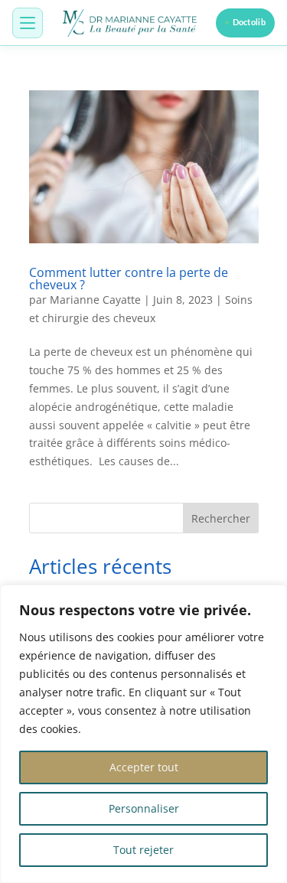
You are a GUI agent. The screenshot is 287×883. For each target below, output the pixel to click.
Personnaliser (144, 808)
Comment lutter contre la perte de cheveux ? (128, 278)
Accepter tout (143, 767)
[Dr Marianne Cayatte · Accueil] (131, 23)
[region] (143, 734)
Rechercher (220, 518)
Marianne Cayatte (95, 299)
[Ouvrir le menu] (27, 23)
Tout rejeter (143, 849)
